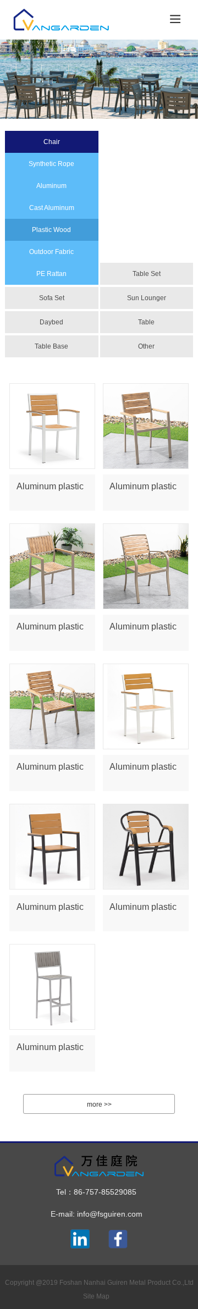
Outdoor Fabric (51, 252)
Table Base (51, 346)
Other (146, 346)
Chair (51, 142)
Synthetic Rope (51, 164)
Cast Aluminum (51, 208)
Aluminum (51, 186)
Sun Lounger (146, 298)
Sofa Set (51, 298)
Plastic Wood (51, 230)
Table (146, 322)
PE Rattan (51, 274)
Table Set (147, 274)
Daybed (51, 322)
